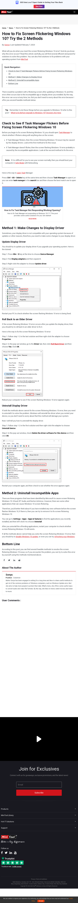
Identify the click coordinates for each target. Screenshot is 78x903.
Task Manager (64, 132)
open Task (21, 173)
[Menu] (74, 12)
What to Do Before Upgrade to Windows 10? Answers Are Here (36, 113)
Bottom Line (13, 83)
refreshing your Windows (64, 537)
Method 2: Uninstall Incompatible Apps (23, 80)
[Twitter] (6, 853)
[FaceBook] (2, 853)
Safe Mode (19, 163)
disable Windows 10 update (27, 537)
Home (4, 28)
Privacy (33, 879)
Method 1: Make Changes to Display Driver (25, 77)
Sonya (6, 45)
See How (39, 6)
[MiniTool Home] (7, 12)
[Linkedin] (10, 853)
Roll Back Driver (57, 344)
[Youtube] (15, 853)
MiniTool (24, 59)
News (11, 28)
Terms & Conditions (41, 879)
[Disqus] (39, 627)
